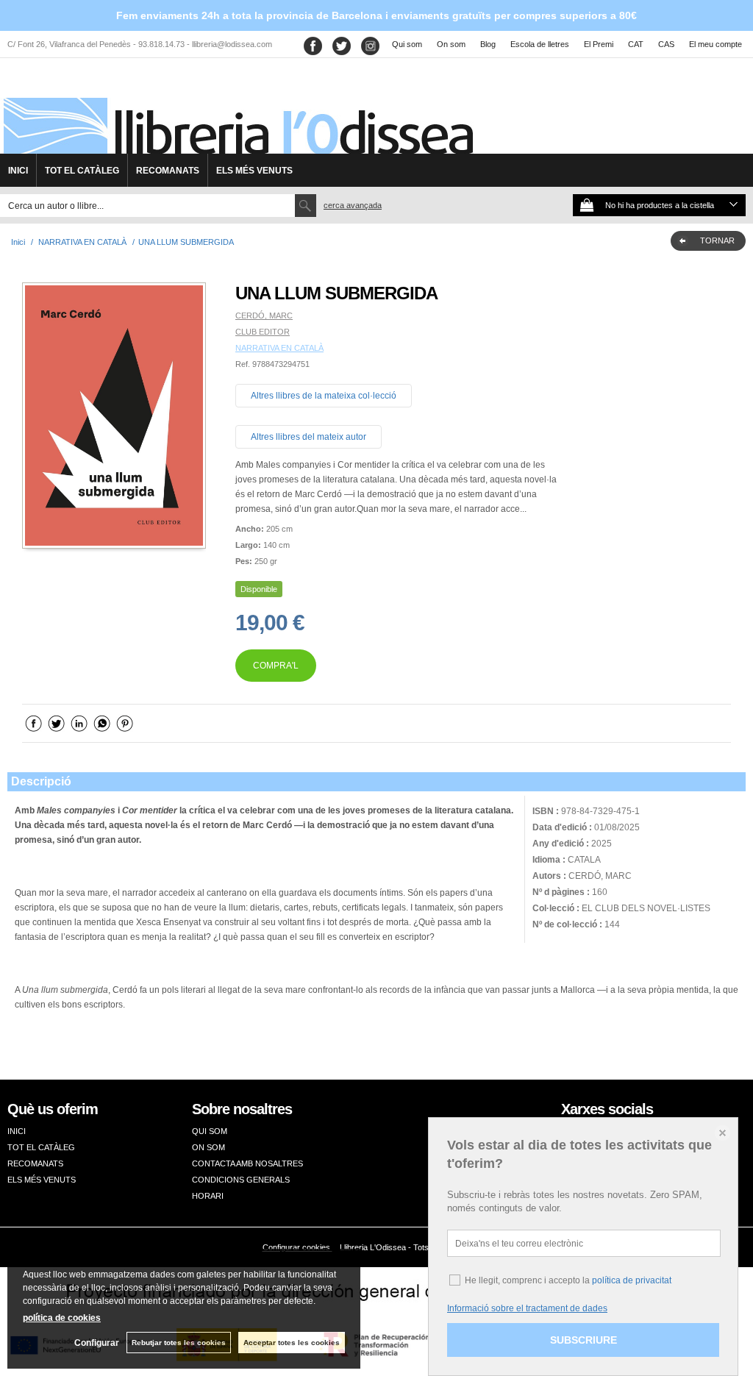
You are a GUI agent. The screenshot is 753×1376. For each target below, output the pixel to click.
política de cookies (62, 1318)
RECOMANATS (167, 170)
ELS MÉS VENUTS (254, 170)
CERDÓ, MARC (264, 315)
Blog (488, 44)
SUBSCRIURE (583, 1340)
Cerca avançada (353, 205)
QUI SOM (209, 1131)
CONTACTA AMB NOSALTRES (247, 1163)
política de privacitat (631, 1280)
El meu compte (715, 44)
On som (451, 44)
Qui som (407, 44)
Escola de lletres (539, 44)
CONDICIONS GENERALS (241, 1179)
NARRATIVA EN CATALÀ (279, 347)
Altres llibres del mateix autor (308, 437)
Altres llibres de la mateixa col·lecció (323, 396)
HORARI (208, 1195)
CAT (635, 44)
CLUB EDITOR (262, 331)
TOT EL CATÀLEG (82, 170)
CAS (666, 44)
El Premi (598, 44)
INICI (18, 170)
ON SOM (208, 1147)
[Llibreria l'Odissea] (237, 111)
